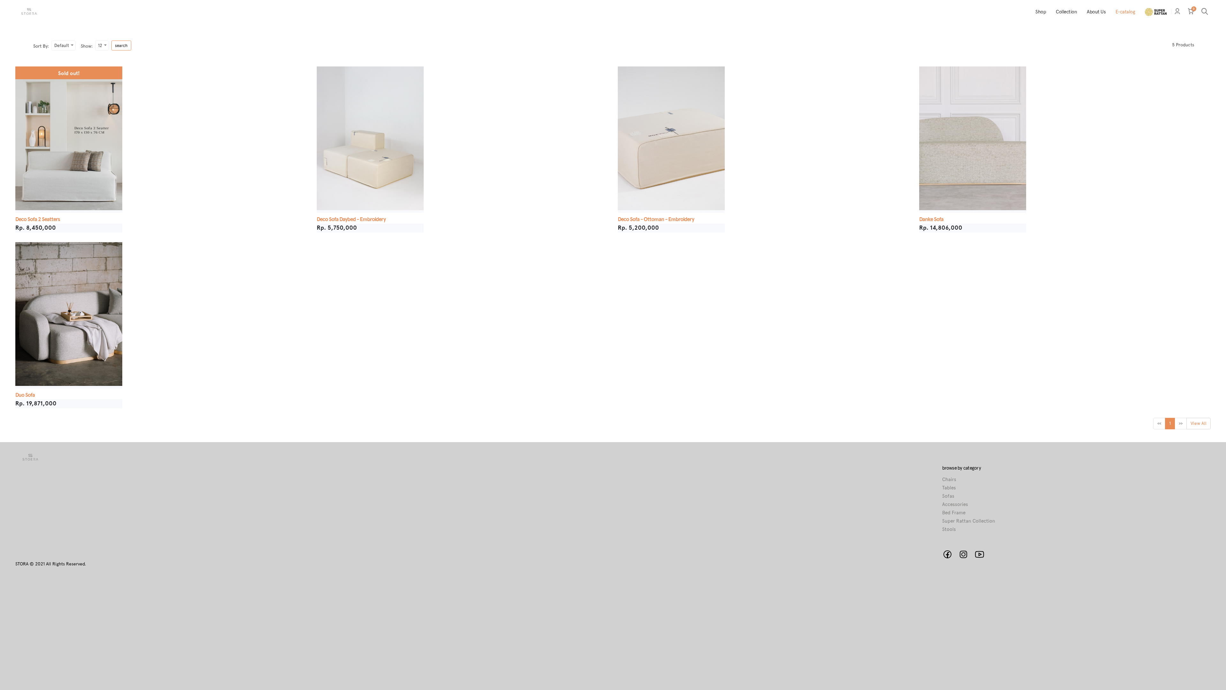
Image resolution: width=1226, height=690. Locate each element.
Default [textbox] (61, 45)
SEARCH (121, 45)
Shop (1040, 12)
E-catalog (1125, 12)
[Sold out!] (68, 67)
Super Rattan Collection (968, 521)
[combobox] (63, 45)
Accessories (955, 504)
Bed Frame (953, 513)
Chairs (949, 479)
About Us (1096, 12)
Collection (1066, 12)
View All (1199, 423)
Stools (949, 529)
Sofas (948, 496)
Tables (949, 488)
